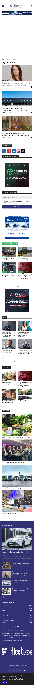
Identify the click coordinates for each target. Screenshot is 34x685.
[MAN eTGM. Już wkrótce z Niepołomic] (17, 501)
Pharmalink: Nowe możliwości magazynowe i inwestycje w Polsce (15, 109)
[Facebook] (9, 670)
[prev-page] (3, 282)
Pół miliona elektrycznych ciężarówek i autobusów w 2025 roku (8, 275)
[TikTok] (20, 670)
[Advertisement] (17, 35)
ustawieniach (19, 679)
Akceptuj (5, 682)
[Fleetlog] (17, 6)
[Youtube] (24, 670)
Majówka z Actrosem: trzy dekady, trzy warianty (13, 488)
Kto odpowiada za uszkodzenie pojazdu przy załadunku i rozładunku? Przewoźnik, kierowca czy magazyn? (22, 573)
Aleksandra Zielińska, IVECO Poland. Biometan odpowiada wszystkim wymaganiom (25, 352)
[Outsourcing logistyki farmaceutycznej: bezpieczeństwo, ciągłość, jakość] (17, 73)
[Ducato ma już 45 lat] (25, 394)
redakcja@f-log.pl (17, 640)
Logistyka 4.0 (4, 80)
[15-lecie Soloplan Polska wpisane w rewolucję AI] (17, 450)
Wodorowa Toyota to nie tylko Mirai (15, 552)
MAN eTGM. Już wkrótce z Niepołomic (11, 513)
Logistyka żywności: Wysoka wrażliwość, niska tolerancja (16, 437)
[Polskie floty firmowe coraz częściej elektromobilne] (9, 252)
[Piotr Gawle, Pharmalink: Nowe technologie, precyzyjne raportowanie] (17, 123)
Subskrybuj (17, 206)
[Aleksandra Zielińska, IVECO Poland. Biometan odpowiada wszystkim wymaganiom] (25, 344)
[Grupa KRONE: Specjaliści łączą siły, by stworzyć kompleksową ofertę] (6, 583)
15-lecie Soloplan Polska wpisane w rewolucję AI (13, 462)
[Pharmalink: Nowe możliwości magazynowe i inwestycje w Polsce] (17, 98)
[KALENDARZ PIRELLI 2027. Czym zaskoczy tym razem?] (9, 394)
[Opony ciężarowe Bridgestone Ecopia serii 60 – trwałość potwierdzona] (6, 591)
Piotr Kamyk (4, 87)
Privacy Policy (28, 201)
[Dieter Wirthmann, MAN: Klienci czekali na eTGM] (9, 344)
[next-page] (5, 282)
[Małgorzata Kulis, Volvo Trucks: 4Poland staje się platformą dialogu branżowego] (25, 326)
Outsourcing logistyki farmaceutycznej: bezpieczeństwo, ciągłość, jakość (16, 84)
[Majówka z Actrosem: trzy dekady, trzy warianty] (17, 476)
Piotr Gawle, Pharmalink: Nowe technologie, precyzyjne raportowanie (15, 134)
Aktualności (4, 105)
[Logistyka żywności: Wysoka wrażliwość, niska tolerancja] (17, 425)
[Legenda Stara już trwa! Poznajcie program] (9, 376)
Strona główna (5, 59)
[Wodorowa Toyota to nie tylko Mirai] (17, 539)
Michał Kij (4, 137)
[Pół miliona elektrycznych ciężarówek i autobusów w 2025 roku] (9, 267)
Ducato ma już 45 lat (23, 400)
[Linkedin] (17, 670)
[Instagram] (13, 670)
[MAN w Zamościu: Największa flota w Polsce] (25, 252)
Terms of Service (9, 202)
